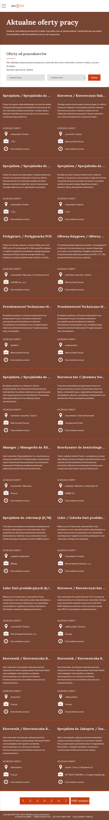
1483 (74, 800)
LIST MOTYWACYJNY (62, 817)
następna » (83, 800)
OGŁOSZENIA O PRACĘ (83, 817)
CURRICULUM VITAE (42, 817)
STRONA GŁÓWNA (23, 817)
